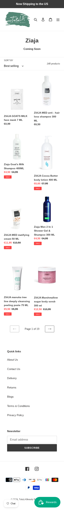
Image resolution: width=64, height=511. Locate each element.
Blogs (10, 396)
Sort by (8, 60)
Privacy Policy (15, 415)
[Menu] (58, 19)
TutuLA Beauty (26, 499)
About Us (12, 359)
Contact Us (13, 368)
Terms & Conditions (18, 405)
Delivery (12, 378)
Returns (11, 387)
